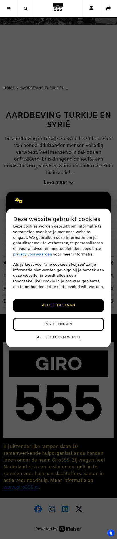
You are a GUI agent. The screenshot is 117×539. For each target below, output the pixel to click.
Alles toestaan (58, 305)
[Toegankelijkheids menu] (110, 532)
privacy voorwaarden (32, 254)
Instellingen (58, 324)
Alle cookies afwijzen (58, 337)
